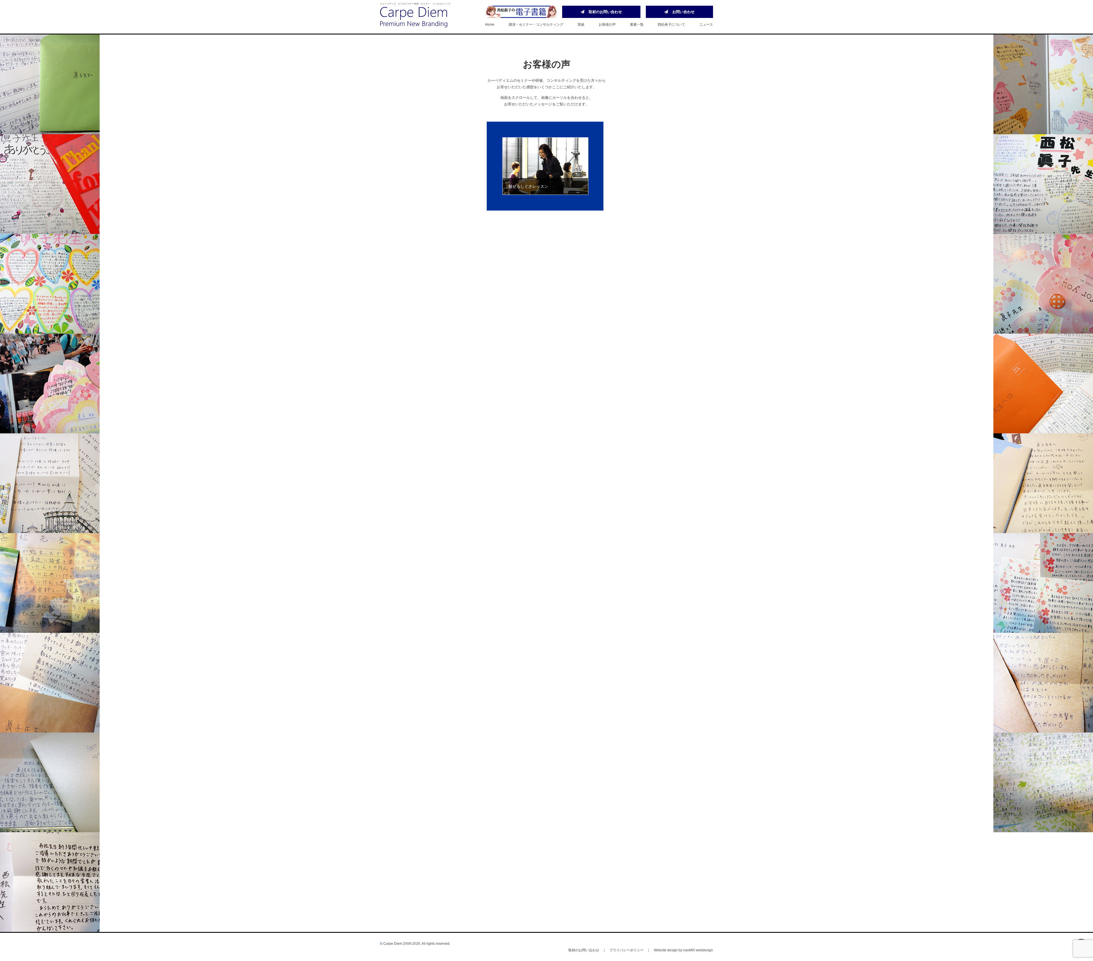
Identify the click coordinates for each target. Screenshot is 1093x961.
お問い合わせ (683, 12)
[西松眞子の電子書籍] (521, 12)
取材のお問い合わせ (605, 12)
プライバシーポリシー (626, 950)
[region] (546, 166)
